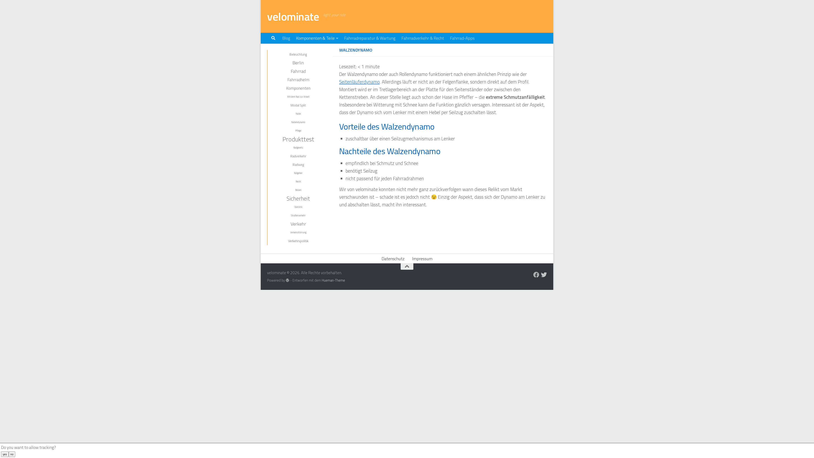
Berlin (298, 62)
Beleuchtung (298, 54)
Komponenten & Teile (315, 38)
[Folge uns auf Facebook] (536, 275)
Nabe (298, 113)
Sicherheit (298, 198)
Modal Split (298, 105)
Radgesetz (298, 147)
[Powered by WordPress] (287, 280)
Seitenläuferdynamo (359, 81)
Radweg (298, 164)
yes (5, 454)
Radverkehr (298, 156)
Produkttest (298, 139)
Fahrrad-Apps (462, 38)
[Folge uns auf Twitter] (544, 275)
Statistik (298, 207)
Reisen (298, 190)
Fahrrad (298, 71)
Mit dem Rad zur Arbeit (298, 96)
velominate (293, 16)
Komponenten (298, 88)
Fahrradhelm (298, 80)
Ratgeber (298, 173)
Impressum (422, 258)
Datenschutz (393, 258)
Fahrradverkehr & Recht (422, 38)
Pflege (298, 130)
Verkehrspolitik (298, 240)
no (12, 454)
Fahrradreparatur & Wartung (370, 38)
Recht (298, 181)
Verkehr (298, 224)
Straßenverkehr (298, 215)
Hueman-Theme (333, 280)
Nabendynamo (298, 122)
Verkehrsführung (298, 232)
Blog (286, 38)
